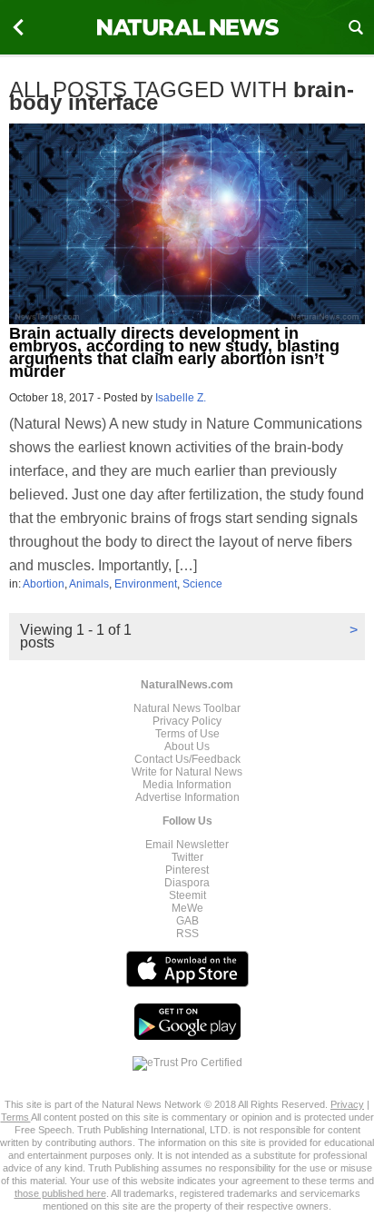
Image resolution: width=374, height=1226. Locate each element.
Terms (16, 1117)
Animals (89, 584)
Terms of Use (187, 733)
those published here (60, 1193)
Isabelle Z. (180, 397)
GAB (187, 921)
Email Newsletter (187, 844)
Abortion (43, 584)
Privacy (347, 1104)
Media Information (187, 784)
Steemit (187, 895)
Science (202, 584)
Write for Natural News (187, 772)
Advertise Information (187, 797)
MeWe (187, 908)
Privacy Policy (187, 721)
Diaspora (187, 882)
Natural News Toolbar (187, 708)
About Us (187, 746)
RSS (187, 933)
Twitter (187, 857)
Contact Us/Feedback (187, 759)
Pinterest (187, 870)
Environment (145, 584)
